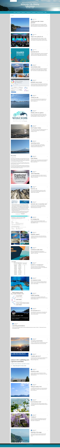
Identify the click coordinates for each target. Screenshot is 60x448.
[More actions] (47, 19)
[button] (48, 15)
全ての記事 (12, 15)
